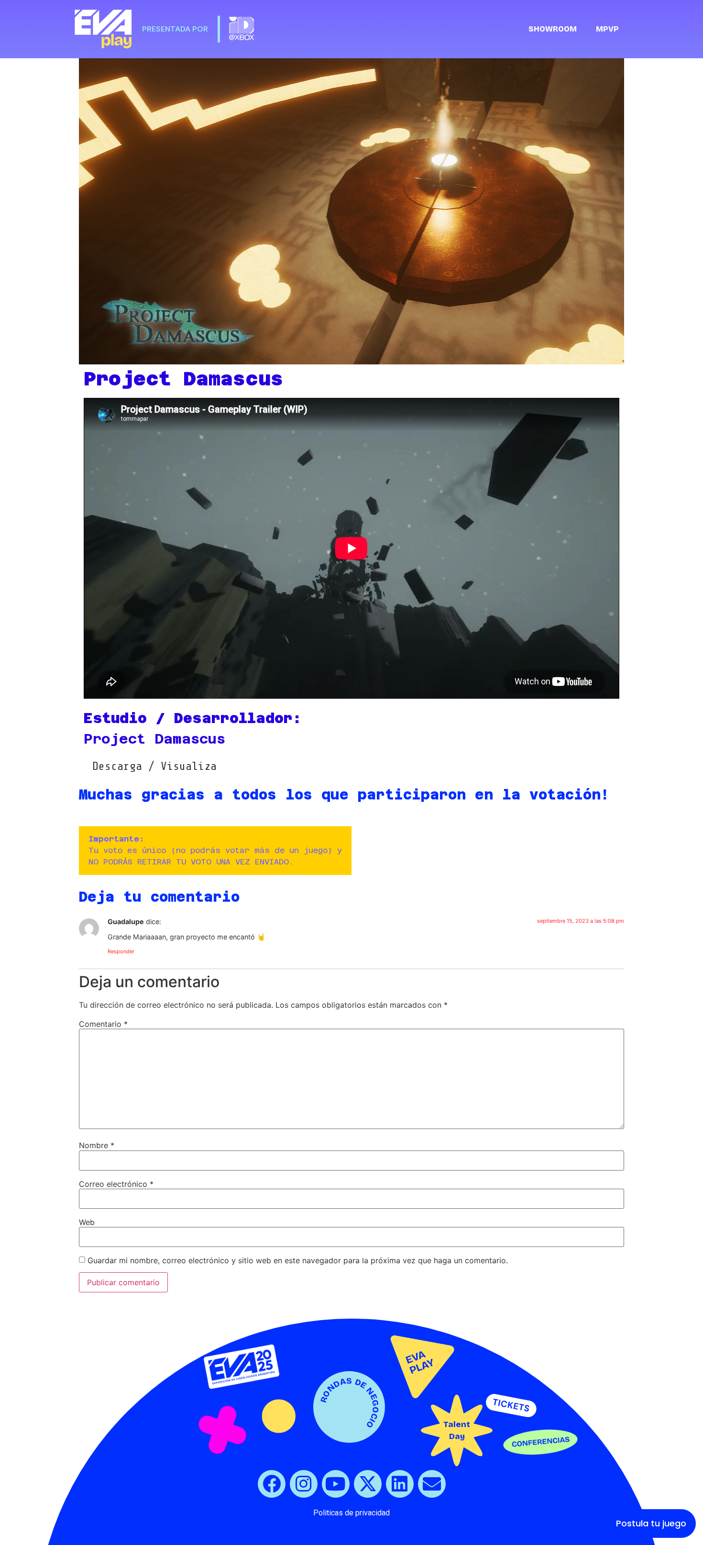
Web (87, 1222)
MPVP (607, 28)
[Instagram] (304, 1484)
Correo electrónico (116, 1184)
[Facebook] (272, 1484)
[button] (154, 767)
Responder (121, 951)
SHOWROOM (552, 28)
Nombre (96, 1145)
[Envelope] (432, 1484)
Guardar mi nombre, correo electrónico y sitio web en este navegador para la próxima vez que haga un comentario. (298, 1260)
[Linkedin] (400, 1484)
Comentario (103, 1024)
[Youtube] (336, 1484)
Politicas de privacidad (351, 1512)
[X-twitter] (368, 1484)
